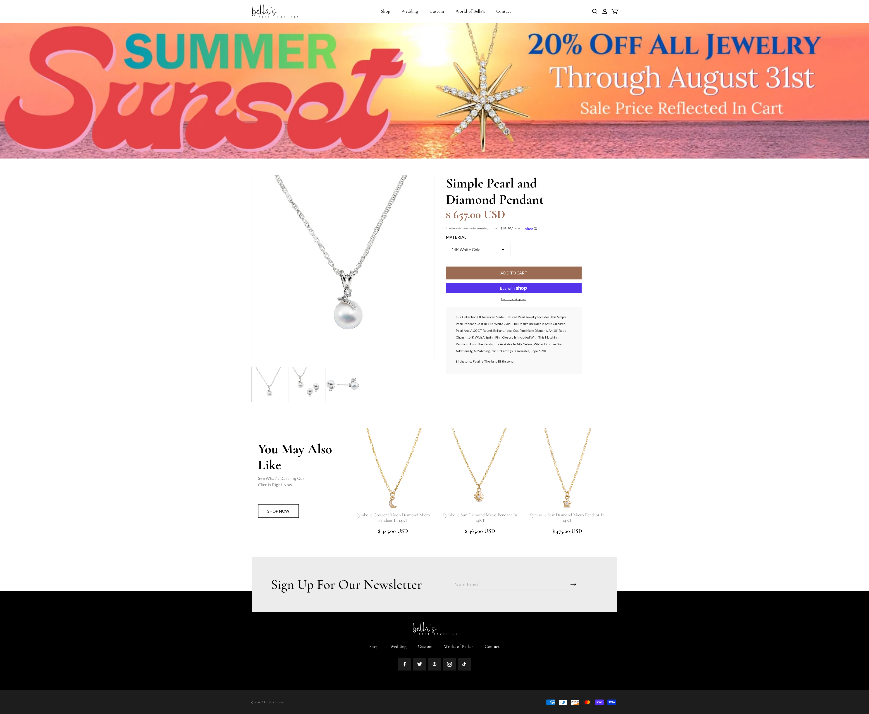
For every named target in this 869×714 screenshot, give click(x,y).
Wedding (398, 646)
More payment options (513, 299)
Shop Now (278, 511)
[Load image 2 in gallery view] (305, 384)
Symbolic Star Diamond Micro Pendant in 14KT (567, 517)
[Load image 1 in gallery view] (268, 384)
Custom (425, 646)
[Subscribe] (573, 584)
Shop (374, 646)
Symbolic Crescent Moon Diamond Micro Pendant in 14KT (393, 517)
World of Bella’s (458, 646)
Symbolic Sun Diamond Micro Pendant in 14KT (480, 517)
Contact (492, 646)
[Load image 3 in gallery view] (342, 384)
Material (456, 237)
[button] (385, 11)
